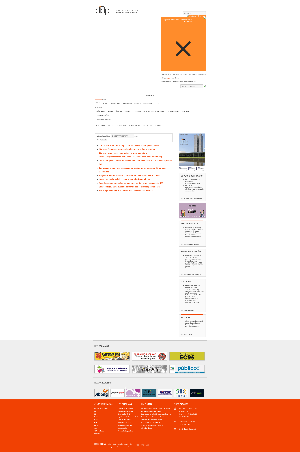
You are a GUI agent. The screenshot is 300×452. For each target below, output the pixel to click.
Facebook (138, 445)
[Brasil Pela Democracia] (149, 369)
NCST (96, 420)
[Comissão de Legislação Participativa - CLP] (149, 393)
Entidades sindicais (101, 408)
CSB (95, 428)
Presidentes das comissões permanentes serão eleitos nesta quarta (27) (131, 183)
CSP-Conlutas (99, 431)
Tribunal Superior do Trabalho (152, 425)
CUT (95, 411)
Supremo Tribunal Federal (150, 422)
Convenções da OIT (124, 414)
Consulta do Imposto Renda (151, 411)
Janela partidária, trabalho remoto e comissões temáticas (124, 179)
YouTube (147, 445)
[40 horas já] (112, 356)
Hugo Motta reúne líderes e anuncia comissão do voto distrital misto (129, 175)
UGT (95, 417)
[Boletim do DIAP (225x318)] (192, 170)
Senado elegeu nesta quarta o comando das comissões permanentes (129, 186)
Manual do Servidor (125, 420)
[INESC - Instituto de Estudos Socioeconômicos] (181, 393)
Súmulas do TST (146, 428)
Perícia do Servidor (125, 422)
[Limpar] (137, 136)
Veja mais (191, 199)
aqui (168, 78)
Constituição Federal (125, 411)
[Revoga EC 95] (187, 356)
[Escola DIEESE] (112, 369)
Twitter (142, 445)
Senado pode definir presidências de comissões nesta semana (126, 190)
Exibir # (98, 139)
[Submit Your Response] (205, 86)
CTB (95, 422)
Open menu (150, 95)
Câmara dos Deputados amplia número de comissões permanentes (129, 145)
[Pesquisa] (135, 136)
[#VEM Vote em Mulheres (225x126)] (192, 218)
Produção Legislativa (125, 431)
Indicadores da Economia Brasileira (154, 417)
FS (95, 414)
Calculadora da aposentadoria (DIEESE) (155, 408)
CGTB (96, 425)
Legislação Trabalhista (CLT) (128, 417)
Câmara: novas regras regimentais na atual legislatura (123, 153)
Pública (97, 434)
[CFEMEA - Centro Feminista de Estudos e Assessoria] (133, 393)
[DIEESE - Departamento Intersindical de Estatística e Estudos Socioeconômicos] (165, 393)
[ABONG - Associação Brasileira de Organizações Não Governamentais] (101, 393)
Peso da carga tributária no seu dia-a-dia (156, 414)
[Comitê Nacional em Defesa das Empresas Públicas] (187, 369)
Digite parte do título (103, 136)
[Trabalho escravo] (149, 356)
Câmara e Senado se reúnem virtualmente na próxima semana (127, 149)
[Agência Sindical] (117, 393)
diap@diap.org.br (190, 429)
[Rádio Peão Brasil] (197, 393)
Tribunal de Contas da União (151, 420)
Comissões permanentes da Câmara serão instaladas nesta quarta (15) (130, 156)
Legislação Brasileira (125, 408)
